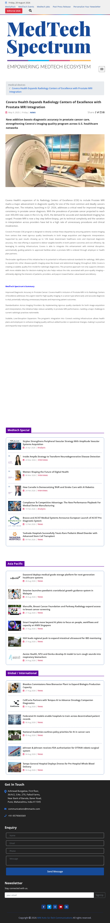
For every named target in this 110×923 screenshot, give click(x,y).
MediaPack (10, 6)
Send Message (55, 871)
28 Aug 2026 (30, 581)
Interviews (43, 459)
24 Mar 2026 (30, 460)
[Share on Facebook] (96, 112)
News (33, 112)
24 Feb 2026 (30, 490)
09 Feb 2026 (30, 539)
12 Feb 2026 (30, 524)
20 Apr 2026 (30, 447)
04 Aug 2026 (30, 754)
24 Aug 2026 (30, 660)
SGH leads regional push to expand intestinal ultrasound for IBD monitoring (62, 638)
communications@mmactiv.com (24, 808)
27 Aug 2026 (30, 613)
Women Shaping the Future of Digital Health (46, 471)
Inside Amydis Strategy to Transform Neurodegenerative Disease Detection (61, 456)
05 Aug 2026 (30, 735)
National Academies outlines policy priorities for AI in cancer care (56, 731)
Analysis (41, 447)
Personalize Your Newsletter (87, 6)
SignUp (99, 895)
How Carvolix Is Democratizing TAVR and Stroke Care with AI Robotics (58, 487)
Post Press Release (62, 6)
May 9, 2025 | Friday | (19, 112)
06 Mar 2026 (30, 475)
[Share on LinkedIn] (101, 112)
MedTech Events (26, 6)
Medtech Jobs (43, 6)
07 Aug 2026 (30, 706)
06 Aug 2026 (30, 722)
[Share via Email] (103, 112)
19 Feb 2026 (30, 509)
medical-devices (16, 84)
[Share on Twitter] (98, 112)
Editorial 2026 (13, 10)
